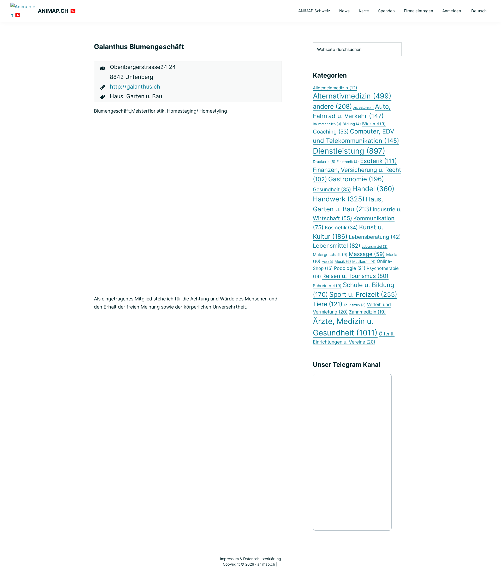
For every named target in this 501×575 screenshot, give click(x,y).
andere (332, 106)
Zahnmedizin (367, 312)
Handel (373, 189)
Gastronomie (356, 179)
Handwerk (339, 199)
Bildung (352, 124)
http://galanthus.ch (135, 86)
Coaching (331, 131)
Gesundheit (332, 189)
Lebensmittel (336, 245)
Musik (343, 261)
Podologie (349, 268)
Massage (367, 254)
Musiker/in (363, 261)
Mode (327, 262)
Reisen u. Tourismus (355, 275)
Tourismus (355, 305)
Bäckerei (374, 123)
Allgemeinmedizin (335, 87)
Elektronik (348, 162)
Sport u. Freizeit (363, 294)
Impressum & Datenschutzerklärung (250, 558)
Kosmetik (341, 227)
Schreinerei (327, 285)
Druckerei (324, 161)
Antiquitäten (363, 107)
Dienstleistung (349, 150)
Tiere (327, 304)
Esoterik (378, 160)
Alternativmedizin (352, 96)
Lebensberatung (375, 237)
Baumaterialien (327, 124)
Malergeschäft (330, 254)
